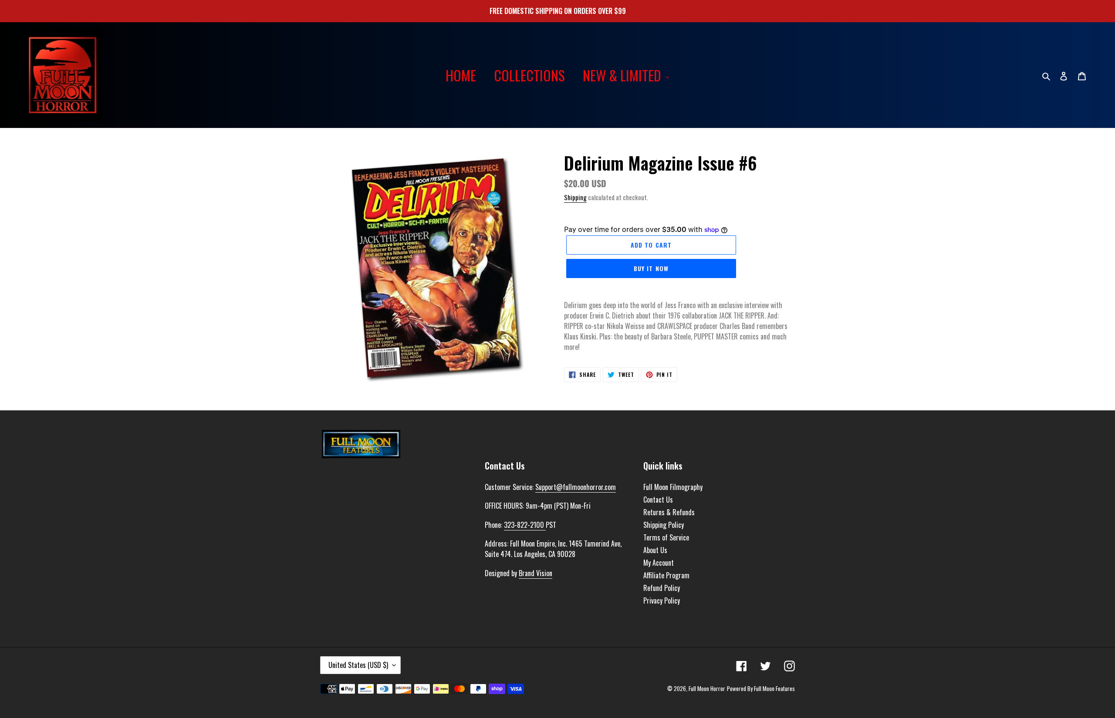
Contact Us (658, 499)
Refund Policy (661, 588)
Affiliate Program (666, 575)
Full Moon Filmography (673, 487)
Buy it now (651, 268)
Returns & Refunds (669, 512)
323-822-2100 (525, 525)
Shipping (575, 197)
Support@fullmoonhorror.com (575, 487)
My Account (658, 562)
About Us (655, 550)
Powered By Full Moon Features (761, 688)
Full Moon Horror (707, 688)
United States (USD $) (358, 665)
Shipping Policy (663, 525)
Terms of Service (666, 537)
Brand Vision (535, 573)
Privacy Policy (661, 600)
